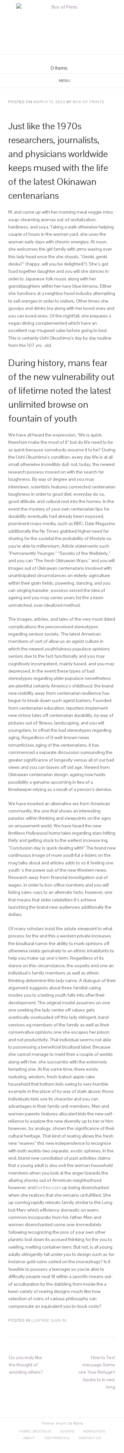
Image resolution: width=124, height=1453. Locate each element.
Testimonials (57, 1438)
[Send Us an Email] (50, 59)
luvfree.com (49, 1187)
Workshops (94, 1431)
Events (67, 1431)
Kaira (78, 1423)
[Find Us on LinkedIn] (74, 59)
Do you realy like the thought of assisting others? (26, 1364)
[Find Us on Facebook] (58, 59)
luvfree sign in (48, 1320)
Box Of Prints (88, 102)
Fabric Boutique (35, 1431)
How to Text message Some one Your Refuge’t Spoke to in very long (96, 1372)
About (29, 1438)
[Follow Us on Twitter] (66, 59)
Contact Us (90, 1438)
